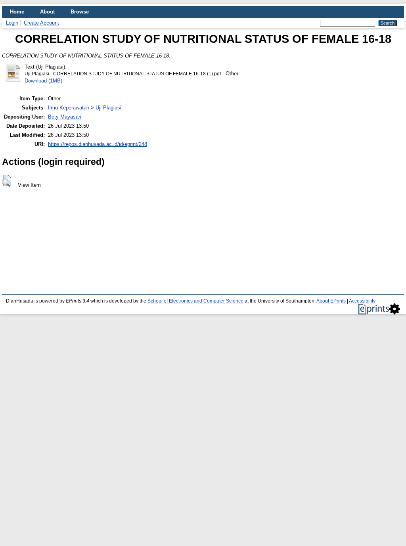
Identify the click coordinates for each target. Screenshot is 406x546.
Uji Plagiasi (108, 108)
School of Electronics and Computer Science (195, 301)
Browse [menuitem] (80, 12)
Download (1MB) (43, 81)
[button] (6, 181)
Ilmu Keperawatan (68, 108)
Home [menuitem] (17, 12)
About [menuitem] (47, 12)
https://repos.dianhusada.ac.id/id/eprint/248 (97, 144)
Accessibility (362, 301)
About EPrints (331, 301)
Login (12, 23)
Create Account (41, 23)
